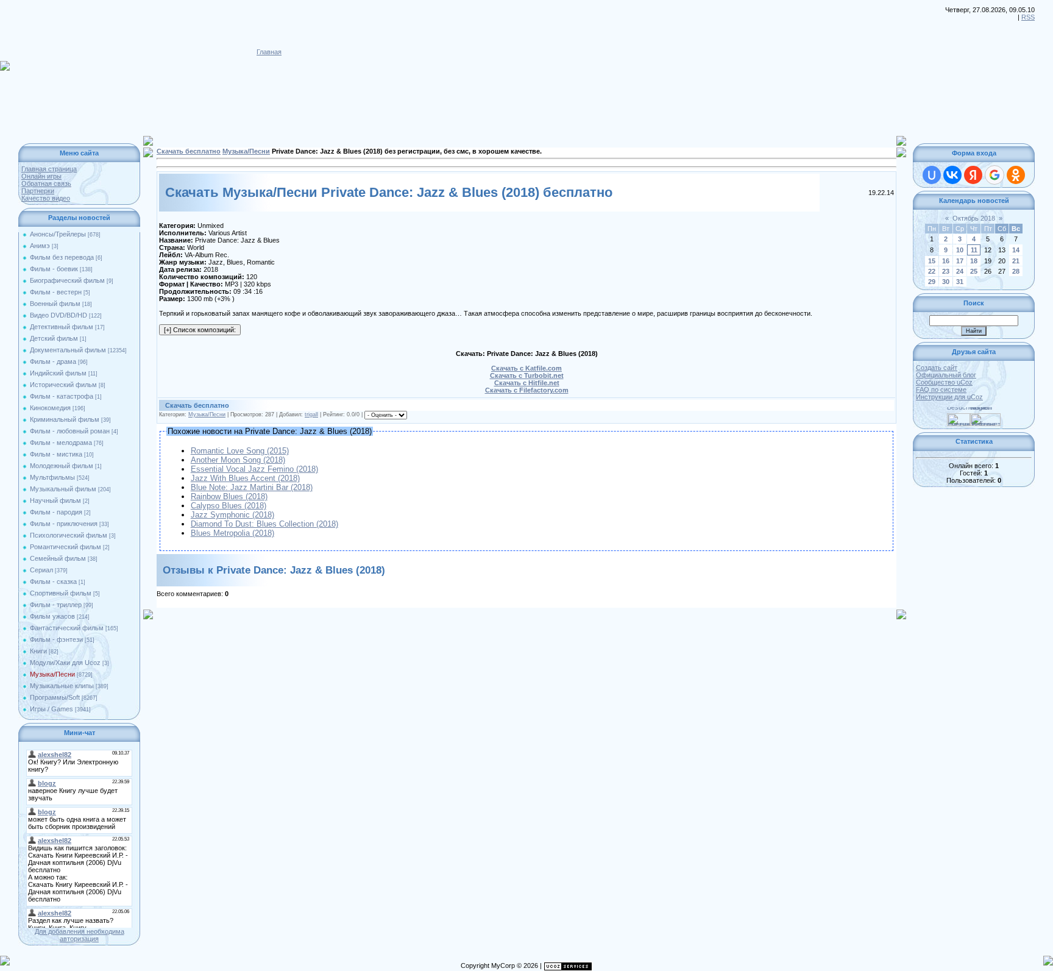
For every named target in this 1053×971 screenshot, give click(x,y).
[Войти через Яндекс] (973, 175)
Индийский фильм (58, 373)
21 (1015, 261)
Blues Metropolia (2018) (232, 533)
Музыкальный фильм (63, 489)
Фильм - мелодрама (61, 442)
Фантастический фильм (67, 627)
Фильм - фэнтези (56, 639)
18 (973, 261)
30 (945, 281)
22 (931, 271)
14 (1015, 250)
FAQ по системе (941, 389)
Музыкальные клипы (62, 685)
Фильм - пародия (56, 512)
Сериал (41, 570)
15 (931, 261)
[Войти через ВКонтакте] (952, 175)
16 (945, 261)
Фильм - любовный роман (70, 431)
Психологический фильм (68, 535)
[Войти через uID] (932, 175)
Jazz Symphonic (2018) (232, 514)
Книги (38, 651)
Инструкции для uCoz (949, 396)
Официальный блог (946, 375)
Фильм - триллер (56, 604)
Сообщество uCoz (944, 382)
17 (959, 261)
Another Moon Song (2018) (238, 459)
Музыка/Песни (52, 674)
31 (959, 281)
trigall (311, 414)
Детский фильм (54, 338)
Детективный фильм (61, 326)
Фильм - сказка (53, 581)
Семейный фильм (58, 558)
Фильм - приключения (64, 523)
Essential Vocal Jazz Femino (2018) (254, 469)
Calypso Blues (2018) (228, 505)
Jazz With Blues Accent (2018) (245, 478)
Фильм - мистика (56, 454)
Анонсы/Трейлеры (58, 234)
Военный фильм (55, 303)
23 (945, 271)
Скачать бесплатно (189, 151)
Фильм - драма (53, 361)
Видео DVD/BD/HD (58, 315)
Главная (269, 51)
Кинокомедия (50, 407)
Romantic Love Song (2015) (240, 450)
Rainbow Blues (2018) (229, 496)
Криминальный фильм (64, 419)
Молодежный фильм (61, 465)
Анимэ (40, 245)
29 (931, 281)
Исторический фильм (63, 384)
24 (959, 271)
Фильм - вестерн (56, 292)
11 (974, 250)
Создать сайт (936, 367)
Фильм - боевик (54, 268)
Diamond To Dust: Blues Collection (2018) (264, 523)
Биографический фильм (67, 280)
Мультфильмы (52, 477)
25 (973, 271)
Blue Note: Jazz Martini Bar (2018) (252, 487)
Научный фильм (55, 500)
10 (959, 250)
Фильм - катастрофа (61, 396)
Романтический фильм (65, 546)
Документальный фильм (68, 350)
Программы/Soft (55, 697)
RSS (1028, 17)
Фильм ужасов (52, 616)
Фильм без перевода (62, 257)
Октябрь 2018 (973, 218)
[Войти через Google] (994, 175)
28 (1015, 271)
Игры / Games (51, 709)
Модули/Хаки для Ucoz (65, 662)
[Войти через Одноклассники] (1016, 175)
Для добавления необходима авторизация (79, 935)
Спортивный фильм (60, 593)
